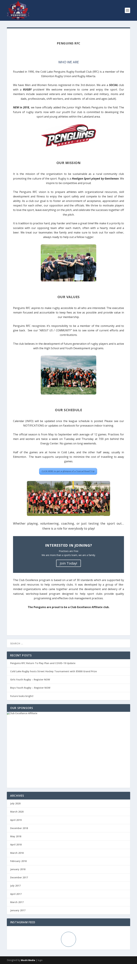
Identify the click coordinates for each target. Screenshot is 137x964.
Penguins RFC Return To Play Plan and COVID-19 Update (42, 663)
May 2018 (15, 836)
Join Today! (68, 563)
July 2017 (15, 885)
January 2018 (17, 869)
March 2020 (17, 811)
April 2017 (16, 894)
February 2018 (18, 861)
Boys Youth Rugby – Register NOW (30, 687)
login (40, 960)
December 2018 (19, 828)
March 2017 (17, 902)
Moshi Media (28, 960)
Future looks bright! (21, 696)
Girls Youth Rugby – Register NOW (30, 679)
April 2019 (16, 820)
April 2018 (16, 844)
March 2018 (17, 852)
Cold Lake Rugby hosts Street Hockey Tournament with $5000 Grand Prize (53, 671)
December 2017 (19, 877)
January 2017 (17, 910)
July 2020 (15, 803)
